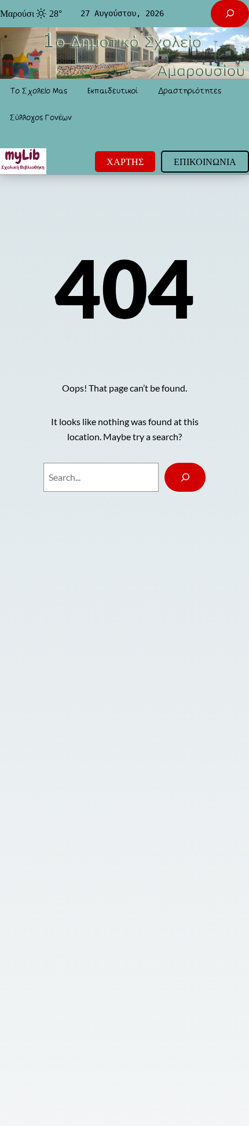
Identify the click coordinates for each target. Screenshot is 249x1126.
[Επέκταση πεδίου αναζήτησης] (230, 13)
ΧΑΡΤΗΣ (125, 161)
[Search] (185, 477)
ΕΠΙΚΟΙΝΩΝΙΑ (205, 161)
